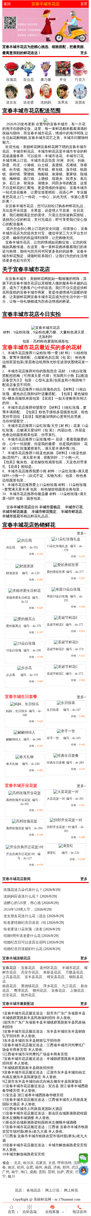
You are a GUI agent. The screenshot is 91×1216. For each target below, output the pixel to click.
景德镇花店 (30, 986)
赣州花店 (40, 990)
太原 (51, 1163)
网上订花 (52, 1190)
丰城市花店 (71, 968)
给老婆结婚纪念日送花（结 (25, 923)
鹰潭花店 (21, 990)
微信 (83, 1159)
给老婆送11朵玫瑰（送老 (23, 929)
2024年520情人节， (19, 909)
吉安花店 (9, 995)
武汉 (75, 1167)
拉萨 (60, 1172)
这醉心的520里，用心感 (22, 903)
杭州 (20, 1167)
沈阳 (77, 1163)
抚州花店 (28, 995)
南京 (11, 1167)
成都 (33, 1172)
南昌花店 (9, 986)
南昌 (47, 1167)
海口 (24, 1172)
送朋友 (80, 102)
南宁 (14, 1172)
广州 (5, 1172)
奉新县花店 (52, 972)
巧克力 (80, 80)
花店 (18, 1190)
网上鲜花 (71, 1190)
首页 (83, 4)
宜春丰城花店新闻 (16, 879)
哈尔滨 (28, 1163)
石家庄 (41, 1163)
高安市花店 (30, 972)
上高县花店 (11, 977)
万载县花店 (74, 972)
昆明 (51, 1172)
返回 (7, 4)
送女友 (11, 102)
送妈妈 (45, 102)
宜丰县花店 (33, 977)
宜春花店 (28, 968)
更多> (81, 533)
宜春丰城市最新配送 (18, 1004)
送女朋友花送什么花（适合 (25, 916)
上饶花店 (77, 990)
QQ (83, 1171)
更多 (83, 53)
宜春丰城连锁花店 (16, 958)
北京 (17, 1163)
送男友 (63, 102)
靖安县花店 (55, 977)
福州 (38, 1167)
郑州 (66, 1167)
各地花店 (34, 1190)
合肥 (29, 1167)
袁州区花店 (48, 968)
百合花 (28, 80)
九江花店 (69, 986)
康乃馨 (45, 80)
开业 (62, 80)
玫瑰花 (11, 80)
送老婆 (28, 102)
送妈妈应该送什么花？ (21, 896)
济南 (56, 1167)
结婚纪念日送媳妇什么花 (23, 949)
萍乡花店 (50, 986)
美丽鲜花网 (42, 1199)
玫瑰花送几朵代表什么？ (23, 890)
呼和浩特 (64, 1163)
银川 (11, 1176)
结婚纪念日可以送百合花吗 (25, 942)
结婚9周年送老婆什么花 (22, 936)
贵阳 (42, 1172)
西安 (69, 1172)
